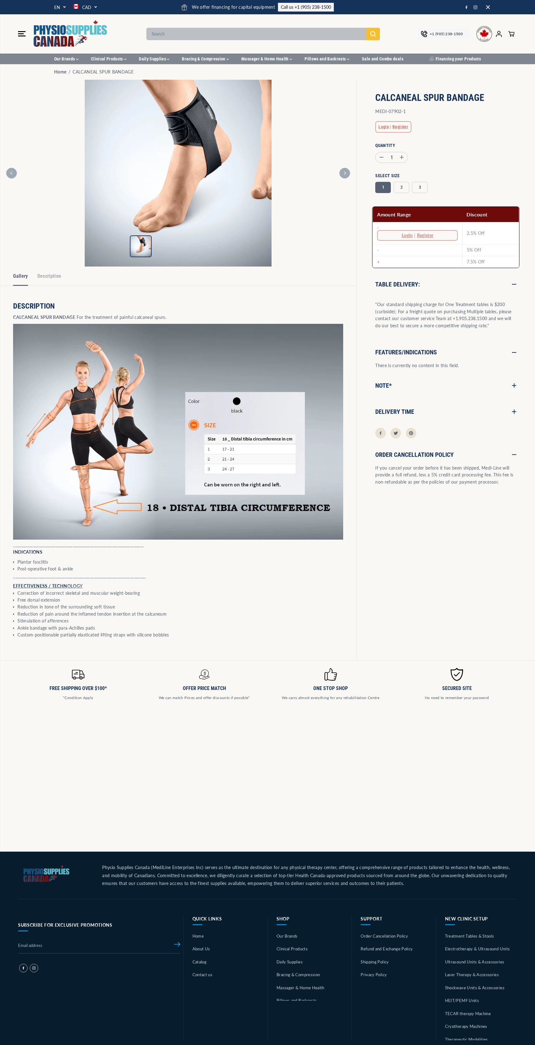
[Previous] (11, 173)
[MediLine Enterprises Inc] (71, 33)
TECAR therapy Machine (468, 1013)
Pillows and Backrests (326, 58)
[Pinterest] (411, 433)
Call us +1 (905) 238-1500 (216, 7)
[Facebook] (466, 7)
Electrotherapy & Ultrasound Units (477, 948)
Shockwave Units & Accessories (474, 987)
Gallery (20, 276)
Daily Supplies (153, 58)
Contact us (202, 974)
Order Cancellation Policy (384, 936)
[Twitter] (396, 433)
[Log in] (498, 34)
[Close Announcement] (488, 7)
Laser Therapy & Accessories (472, 974)
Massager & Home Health (265, 58)
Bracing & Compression (204, 58)
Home (60, 71)
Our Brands (65, 58)
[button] (22, 34)
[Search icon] (373, 34)
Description (49, 276)
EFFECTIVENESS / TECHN (40, 586)
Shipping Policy (375, 961)
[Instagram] (475, 7)
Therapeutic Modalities (466, 1039)
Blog (196, 987)
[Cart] (511, 34)
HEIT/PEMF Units (462, 1000)
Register (400, 127)
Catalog (199, 961)
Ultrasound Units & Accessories (474, 961)
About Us (201, 948)
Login (383, 127)
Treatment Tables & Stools (469, 936)
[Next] (344, 173)
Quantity (385, 145)
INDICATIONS (27, 552)
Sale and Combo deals (382, 58)
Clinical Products (107, 58)
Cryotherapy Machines (466, 1026)
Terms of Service (376, 987)
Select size (387, 175)
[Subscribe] (177, 945)
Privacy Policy (374, 974)
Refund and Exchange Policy (387, 948)
